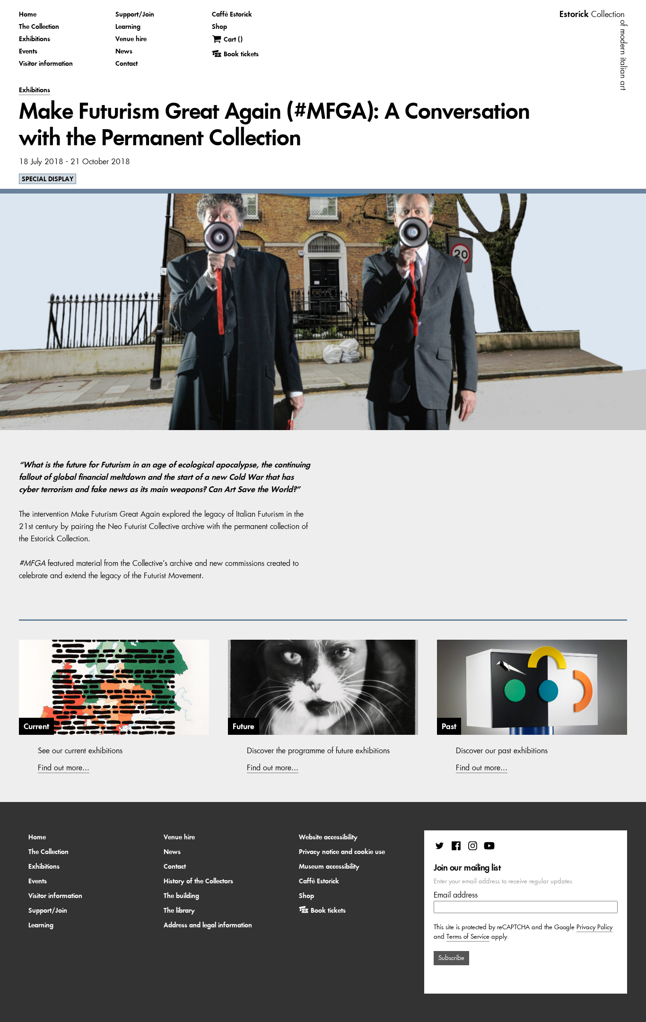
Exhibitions (34, 39)
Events (28, 51)
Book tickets (328, 910)
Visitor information (46, 63)
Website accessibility (328, 837)
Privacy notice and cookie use (342, 851)
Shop (219, 26)
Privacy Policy (594, 927)
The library (179, 910)
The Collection (39, 26)
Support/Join (134, 14)
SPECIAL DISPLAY (47, 179)
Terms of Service (467, 937)
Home (27, 14)
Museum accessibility (329, 866)
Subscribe (451, 958)
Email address (456, 894)
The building (181, 895)
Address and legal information (208, 925)
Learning (127, 26)
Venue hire (131, 39)
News (123, 51)
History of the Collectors (198, 881)
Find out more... (63, 767)
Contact (126, 63)
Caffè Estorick (232, 14)
